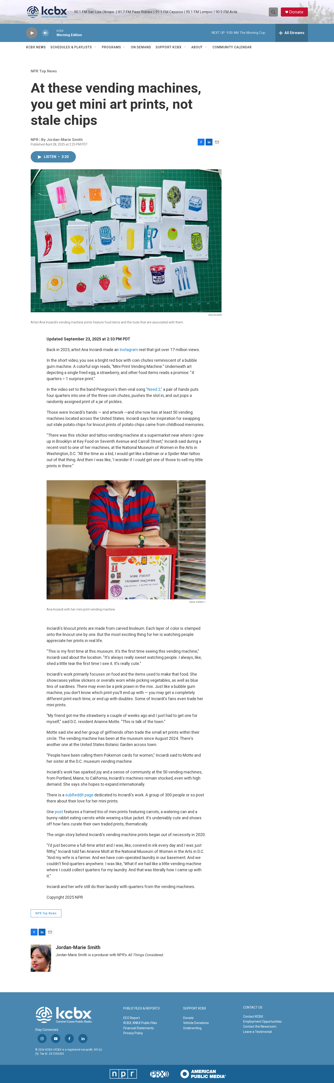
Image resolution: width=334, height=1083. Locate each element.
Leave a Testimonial (257, 1032)
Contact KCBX (253, 1016)
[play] (31, 33)
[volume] (45, 33)
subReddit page (79, 795)
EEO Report (131, 1018)
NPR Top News (44, 71)
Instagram (129, 349)
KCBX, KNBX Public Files (140, 1023)
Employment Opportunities (262, 1021)
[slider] (52, 32)
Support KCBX (169, 47)
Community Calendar (232, 47)
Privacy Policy (133, 1033)
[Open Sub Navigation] (95, 47)
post (59, 811)
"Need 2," (154, 389)
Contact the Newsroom (259, 1026)
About (197, 47)
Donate (296, 12)
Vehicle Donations (196, 1023)
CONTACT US (252, 1007)
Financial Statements (138, 1028)
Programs (111, 47)
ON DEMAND (141, 47)
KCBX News (36, 47)
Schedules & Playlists (71, 47)
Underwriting (192, 1028)
